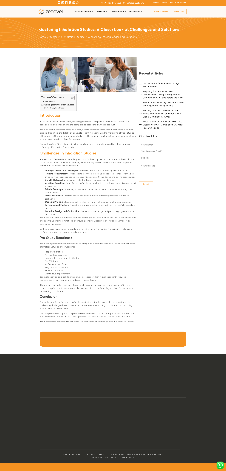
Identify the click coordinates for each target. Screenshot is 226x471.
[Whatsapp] (77, 2)
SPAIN (131, 457)
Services (101, 11)
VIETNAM (147, 454)
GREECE (123, 457)
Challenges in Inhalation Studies (58, 105)
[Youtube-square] (73, 2)
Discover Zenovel (82, 11)
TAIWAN (157, 454)
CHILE (94, 454)
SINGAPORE (97, 457)
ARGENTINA (84, 454)
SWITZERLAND (111, 457)
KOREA (137, 454)
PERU (101, 454)
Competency (117, 11)
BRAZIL (72, 454)
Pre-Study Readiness (55, 108)
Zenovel (44, 321)
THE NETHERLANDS (115, 454)
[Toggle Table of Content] (71, 98)
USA (65, 454)
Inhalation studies (48, 159)
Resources (134, 11)
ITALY (129, 454)
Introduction (49, 101)
